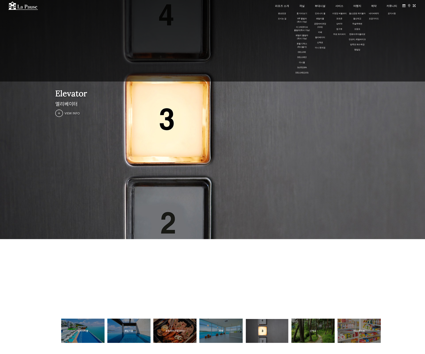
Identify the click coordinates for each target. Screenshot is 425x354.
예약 (374, 5)
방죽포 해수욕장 (357, 44)
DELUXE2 (302, 57)
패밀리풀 (320, 18)
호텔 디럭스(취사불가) (302, 45)
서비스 (339, 5)
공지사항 (392, 13)
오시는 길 (282, 18)
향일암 (357, 49)
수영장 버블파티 (339, 13)
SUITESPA (302, 67)
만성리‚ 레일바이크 (357, 39)
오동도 (357, 29)
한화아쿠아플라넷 (357, 34)
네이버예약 (374, 13)
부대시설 (320, 5)
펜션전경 (282, 13)
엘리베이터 (320, 37)
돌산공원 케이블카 (357, 13)
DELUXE (302, 52)
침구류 (339, 29)
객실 (302, 5)
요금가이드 (374, 18)
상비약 (339, 24)
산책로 (320, 42)
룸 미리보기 (302, 13)
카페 (320, 32)
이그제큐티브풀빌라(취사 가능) (302, 28)
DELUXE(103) (302, 73)
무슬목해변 (357, 24)
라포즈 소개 (282, 5)
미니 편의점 (320, 47)
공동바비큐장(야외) (320, 25)
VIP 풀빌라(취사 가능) (302, 20)
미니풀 (302, 62)
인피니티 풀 (320, 13)
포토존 (339, 18)
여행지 (357, 5)
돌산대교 (357, 18)
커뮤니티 (391, 5)
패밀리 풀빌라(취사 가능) (302, 37)
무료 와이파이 (339, 34)
